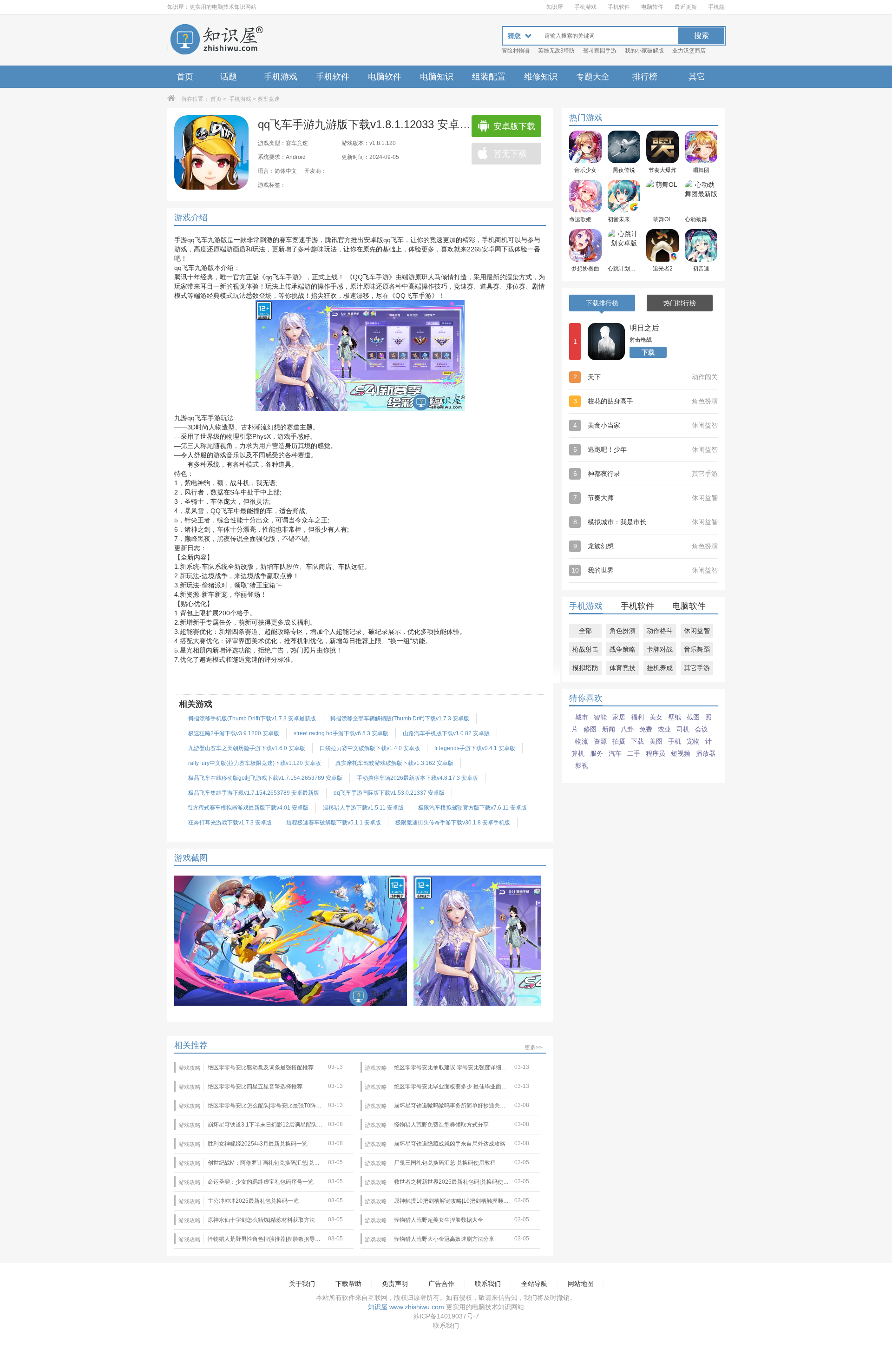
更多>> (533, 1047)
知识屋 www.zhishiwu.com (406, 1307)
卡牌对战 (660, 649)
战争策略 (623, 649)
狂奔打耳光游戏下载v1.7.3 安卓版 (230, 822)
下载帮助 (348, 1283)
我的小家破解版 (644, 50)
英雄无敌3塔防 (556, 50)
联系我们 (488, 1283)
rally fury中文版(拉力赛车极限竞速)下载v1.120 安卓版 (254, 763)
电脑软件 (652, 7)
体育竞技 (623, 668)
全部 (585, 630)
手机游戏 (585, 7)
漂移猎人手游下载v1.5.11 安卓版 (363, 807)
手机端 (716, 7)
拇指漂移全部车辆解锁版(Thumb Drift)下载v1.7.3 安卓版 (399, 718)
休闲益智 (697, 630)
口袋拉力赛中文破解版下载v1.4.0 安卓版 (370, 748)
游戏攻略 (189, 1068)
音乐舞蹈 (697, 649)
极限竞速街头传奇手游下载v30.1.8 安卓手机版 (452, 822)
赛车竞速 (268, 99)
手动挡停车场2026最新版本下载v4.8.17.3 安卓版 (417, 778)
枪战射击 (585, 649)
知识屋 (554, 7)
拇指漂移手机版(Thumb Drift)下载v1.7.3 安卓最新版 (252, 718)
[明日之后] (606, 341)
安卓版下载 (514, 126)
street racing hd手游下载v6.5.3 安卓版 (341, 733)
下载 (648, 352)
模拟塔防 (585, 668)
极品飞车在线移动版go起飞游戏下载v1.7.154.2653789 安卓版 (265, 778)
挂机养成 (660, 668)
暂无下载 (510, 153)
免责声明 (395, 1283)
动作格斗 (660, 630)
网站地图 (581, 1283)
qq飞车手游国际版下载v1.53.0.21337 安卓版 (389, 793)
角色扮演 (623, 630)
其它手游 (697, 668)
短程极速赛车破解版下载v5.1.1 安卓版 (333, 822)
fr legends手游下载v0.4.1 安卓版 (474, 748)
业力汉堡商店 (689, 50)
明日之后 (644, 328)
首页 (185, 76)
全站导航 (534, 1283)
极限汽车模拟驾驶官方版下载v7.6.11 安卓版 (472, 807)
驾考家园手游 (600, 50)
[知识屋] (216, 40)
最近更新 (686, 7)
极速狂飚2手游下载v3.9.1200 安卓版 (233, 733)
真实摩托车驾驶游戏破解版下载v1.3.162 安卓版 (394, 763)
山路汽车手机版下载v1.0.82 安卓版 (446, 733)
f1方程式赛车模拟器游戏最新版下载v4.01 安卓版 (248, 807)
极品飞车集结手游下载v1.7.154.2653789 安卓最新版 (253, 793)
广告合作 (441, 1283)
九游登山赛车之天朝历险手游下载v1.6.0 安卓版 (246, 748)
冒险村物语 (516, 50)
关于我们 (302, 1283)
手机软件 (619, 7)
